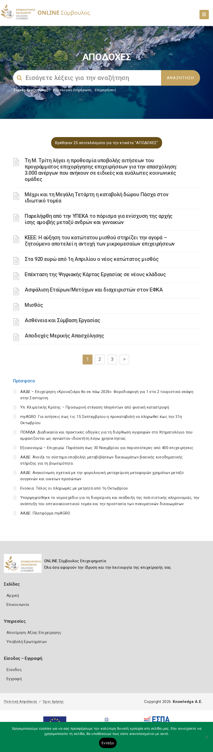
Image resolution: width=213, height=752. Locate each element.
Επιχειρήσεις (105, 90)
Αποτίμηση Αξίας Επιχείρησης (33, 632)
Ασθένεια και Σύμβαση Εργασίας (62, 320)
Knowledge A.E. (187, 701)
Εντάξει (108, 743)
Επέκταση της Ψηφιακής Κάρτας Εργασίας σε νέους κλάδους (95, 274)
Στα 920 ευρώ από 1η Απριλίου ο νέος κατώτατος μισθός (91, 259)
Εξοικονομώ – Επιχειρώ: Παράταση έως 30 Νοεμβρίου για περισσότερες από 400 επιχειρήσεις (107, 447)
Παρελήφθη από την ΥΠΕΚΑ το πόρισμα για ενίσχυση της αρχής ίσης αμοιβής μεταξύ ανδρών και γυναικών (98, 219)
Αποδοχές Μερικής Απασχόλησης (64, 336)
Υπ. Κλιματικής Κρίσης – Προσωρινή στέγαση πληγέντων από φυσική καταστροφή (94, 407)
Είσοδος (14, 669)
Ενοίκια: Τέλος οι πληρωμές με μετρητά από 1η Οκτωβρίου (74, 488)
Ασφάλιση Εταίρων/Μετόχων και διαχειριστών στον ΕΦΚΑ (94, 290)
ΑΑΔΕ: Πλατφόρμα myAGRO (45, 513)
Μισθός (34, 305)
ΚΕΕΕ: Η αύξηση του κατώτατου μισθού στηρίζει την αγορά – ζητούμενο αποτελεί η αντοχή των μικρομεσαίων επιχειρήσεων (100, 240)
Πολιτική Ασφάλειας (20, 701)
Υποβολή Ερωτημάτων (26, 641)
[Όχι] (206, 739)
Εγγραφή (14, 678)
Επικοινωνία (17, 604)
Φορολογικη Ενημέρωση (72, 90)
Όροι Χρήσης (53, 701)
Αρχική (12, 595)
